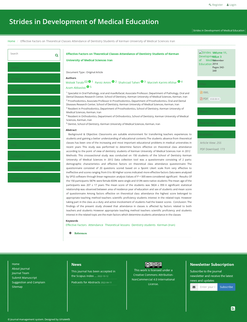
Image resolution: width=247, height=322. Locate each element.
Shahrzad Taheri (129, 82)
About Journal (21, 268)
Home (11, 41)
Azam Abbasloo (76, 87)
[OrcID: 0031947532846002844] (89, 81)
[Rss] (233, 309)
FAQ (13, 145)
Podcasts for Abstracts (85, 282)
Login (232, 5)
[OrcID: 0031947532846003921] (142, 81)
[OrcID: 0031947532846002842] (113, 81)
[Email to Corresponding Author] (86, 81)
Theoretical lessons (117, 225)
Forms (15, 134)
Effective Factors (76, 225)
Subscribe (226, 287)
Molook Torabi (75, 82)
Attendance (95, 225)
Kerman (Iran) (166, 225)
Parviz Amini (103, 82)
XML (205, 92)
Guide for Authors (22, 101)
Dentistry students (144, 225)
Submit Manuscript (23, 112)
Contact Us (18, 156)
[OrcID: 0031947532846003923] (87, 87)
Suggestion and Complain (27, 167)
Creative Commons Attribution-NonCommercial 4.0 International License (153, 279)
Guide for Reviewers (24, 123)
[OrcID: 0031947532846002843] (178, 81)
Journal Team (20, 273)
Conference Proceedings (27, 178)
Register (217, 5)
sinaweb (64, 319)
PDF (210, 99)
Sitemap (17, 287)
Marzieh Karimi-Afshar (162, 82)
